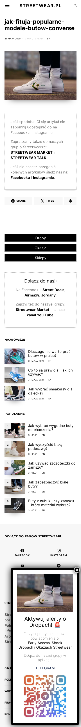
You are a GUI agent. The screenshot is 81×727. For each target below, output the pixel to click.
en (48, 38)
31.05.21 (33, 435)
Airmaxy (32, 295)
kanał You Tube (40, 315)
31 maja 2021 (36, 361)
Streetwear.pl (40, 5)
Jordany (48, 295)
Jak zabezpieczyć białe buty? (48, 484)
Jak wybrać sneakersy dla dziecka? (50, 391)
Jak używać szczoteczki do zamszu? (52, 465)
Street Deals (53, 289)
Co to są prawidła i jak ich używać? (50, 372)
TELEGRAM (45, 668)
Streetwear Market (32, 309)
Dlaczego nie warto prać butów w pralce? (49, 353)
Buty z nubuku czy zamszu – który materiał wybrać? (51, 503)
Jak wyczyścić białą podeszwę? (45, 446)
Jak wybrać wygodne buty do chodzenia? (51, 427)
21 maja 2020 (12, 38)
